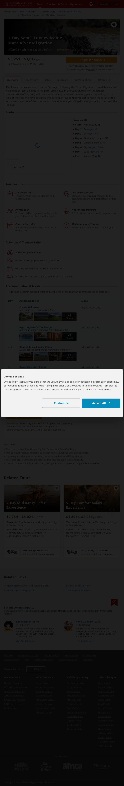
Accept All (99, 403)
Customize (61, 403)
